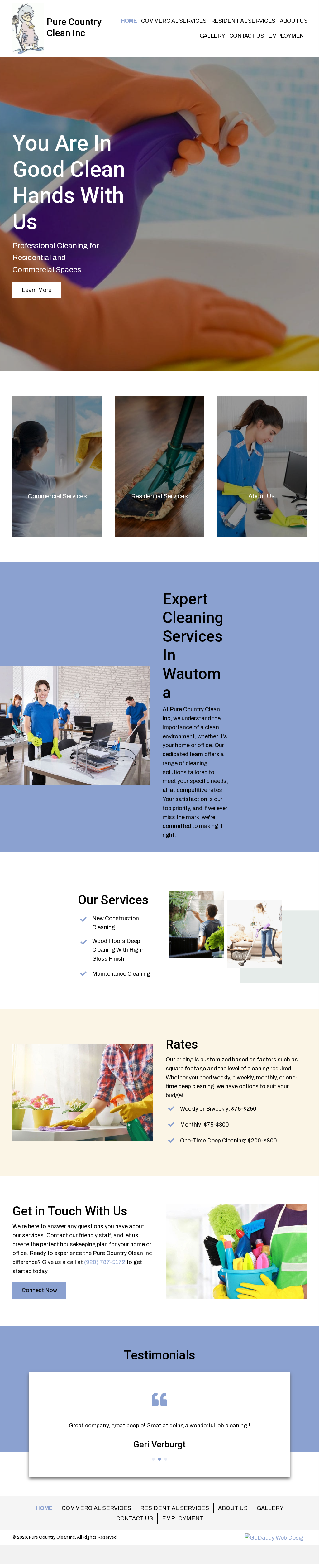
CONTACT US (134, 1518)
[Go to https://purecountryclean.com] (54, 28)
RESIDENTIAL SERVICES (174, 1508)
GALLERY (270, 1508)
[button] (36, 290)
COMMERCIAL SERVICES (96, 1508)
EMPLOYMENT (182, 1518)
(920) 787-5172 (104, 1262)
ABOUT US (233, 1508)
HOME (44, 1508)
